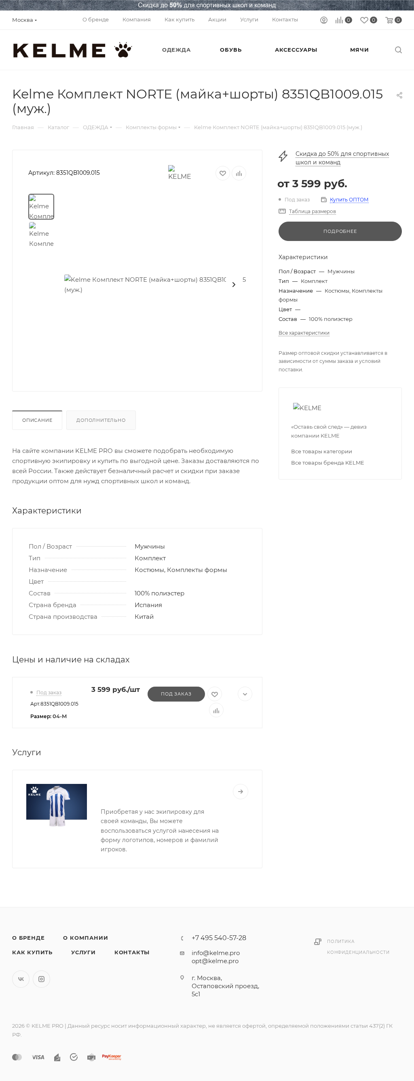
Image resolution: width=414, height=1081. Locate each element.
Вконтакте (21, 979)
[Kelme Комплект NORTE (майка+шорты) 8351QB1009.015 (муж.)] (155, 284)
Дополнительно (100, 420)
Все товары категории (321, 451)
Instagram (41, 979)
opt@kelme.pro (215, 961)
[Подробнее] (240, 791)
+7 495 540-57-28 (219, 938)
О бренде (28, 937)
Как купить (32, 952)
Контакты (132, 952)
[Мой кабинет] (323, 21)
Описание (37, 420)
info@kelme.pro (216, 953)
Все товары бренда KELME (327, 462)
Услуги (83, 952)
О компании (85, 937)
